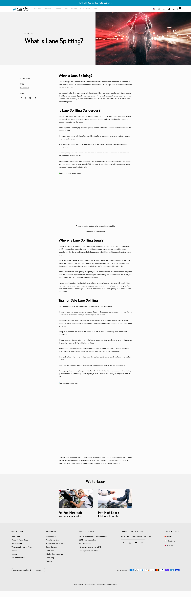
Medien (14, 554)
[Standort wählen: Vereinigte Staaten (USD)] (154, 9)
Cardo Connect (51, 547)
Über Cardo (15, 536)
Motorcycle (30, 33)
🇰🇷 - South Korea (170, 541)
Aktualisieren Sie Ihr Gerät (55, 543)
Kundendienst (85, 9)
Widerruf (49, 561)
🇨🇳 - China (168, 536)
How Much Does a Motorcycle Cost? (108, 514)
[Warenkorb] (178, 9)
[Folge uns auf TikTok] (142, 543)
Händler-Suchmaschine (54, 554)
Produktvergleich (52, 540)
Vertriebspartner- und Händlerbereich (93, 536)
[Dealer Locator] (164, 9)
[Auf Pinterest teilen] (25, 98)
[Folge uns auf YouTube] (136, 543)
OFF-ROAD (47, 9)
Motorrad (37, 9)
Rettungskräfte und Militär (88, 550)
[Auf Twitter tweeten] (30, 98)
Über (95, 9)
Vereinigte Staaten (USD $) (22, 570)
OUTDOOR (57, 9)
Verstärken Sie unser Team (21, 547)
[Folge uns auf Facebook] (124, 543)
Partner (74, 9)
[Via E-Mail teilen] (35, 98)
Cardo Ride (50, 550)
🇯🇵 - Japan (168, 545)
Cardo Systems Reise (19, 540)
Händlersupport (85, 543)
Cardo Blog (50, 558)
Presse (14, 550)
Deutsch (39, 570)
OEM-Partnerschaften (87, 540)
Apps (66, 9)
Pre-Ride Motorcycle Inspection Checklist (70, 514)
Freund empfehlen (18, 558)
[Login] (174, 9)
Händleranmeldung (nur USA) (90, 547)
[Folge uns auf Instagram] (130, 543)
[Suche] (169, 9)
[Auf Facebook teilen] (21, 98)
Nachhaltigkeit (16, 543)
